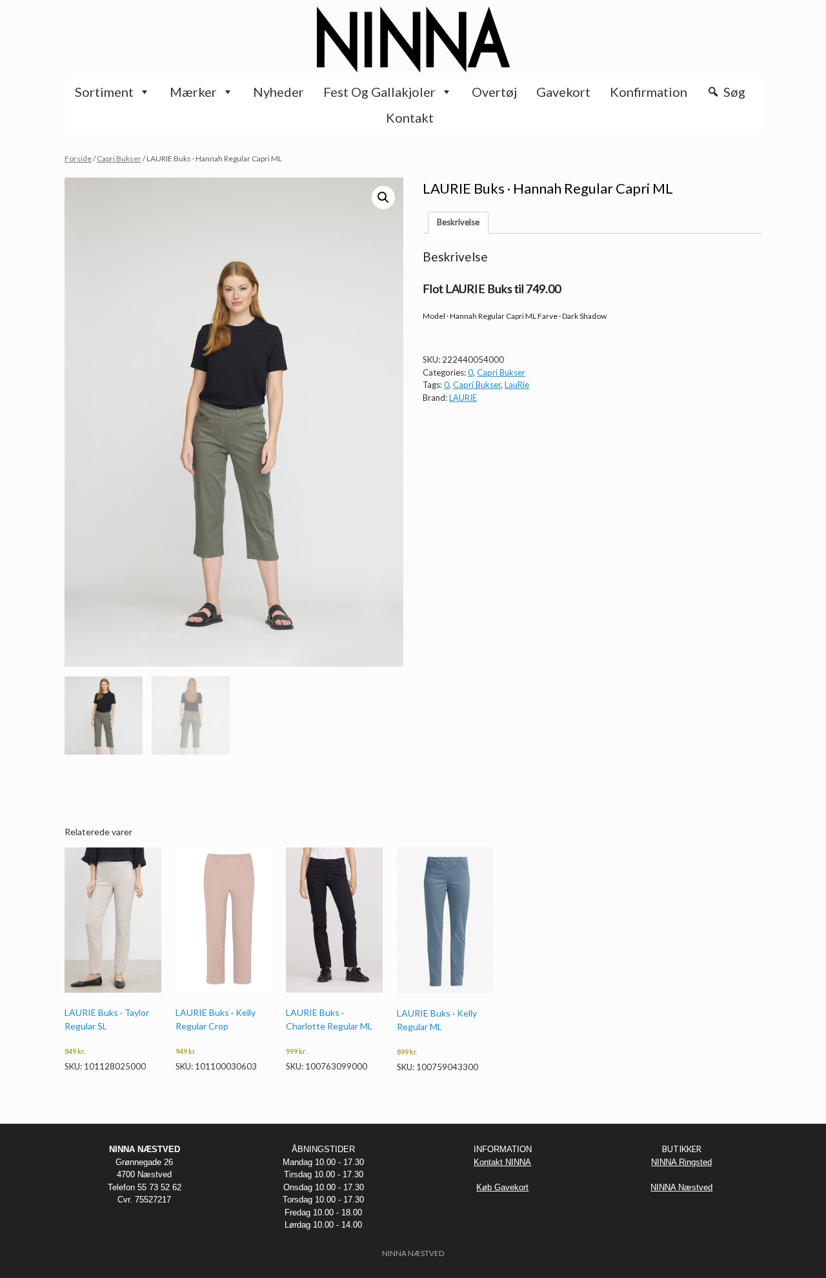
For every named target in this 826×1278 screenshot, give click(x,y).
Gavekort (563, 91)
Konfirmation (648, 91)
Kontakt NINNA (502, 1162)
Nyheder (278, 91)
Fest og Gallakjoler (379, 91)
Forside (78, 158)
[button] (383, 197)
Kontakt (410, 117)
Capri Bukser (119, 158)
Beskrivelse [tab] (458, 222)
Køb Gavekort (502, 1187)
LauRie (517, 385)
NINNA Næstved (681, 1187)
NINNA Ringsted (681, 1162)
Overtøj (494, 91)
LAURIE (463, 397)
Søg (734, 91)
